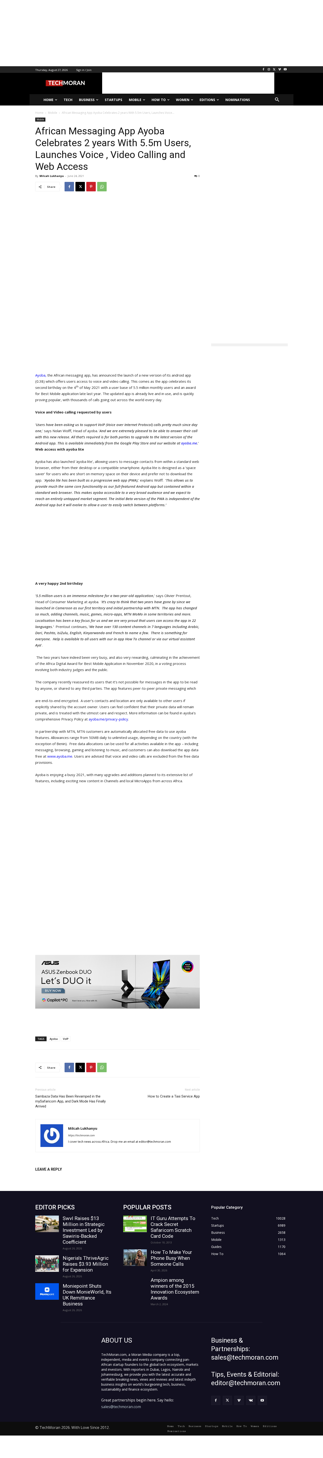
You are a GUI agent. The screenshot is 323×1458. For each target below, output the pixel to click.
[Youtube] (285, 69)
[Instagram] (269, 69)
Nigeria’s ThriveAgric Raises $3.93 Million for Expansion (86, 1264)
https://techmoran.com (81, 1135)
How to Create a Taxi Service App (174, 1096)
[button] (277, 99)
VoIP (66, 1039)
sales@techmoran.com (121, 1406)
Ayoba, (40, 375)
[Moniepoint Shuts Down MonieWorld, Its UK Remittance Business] (47, 1291)
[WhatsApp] (102, 186)
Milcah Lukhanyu (51, 176)
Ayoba (54, 1039)
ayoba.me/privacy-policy (108, 719)
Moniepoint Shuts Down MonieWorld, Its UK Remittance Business (87, 1295)
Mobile (40, 119)
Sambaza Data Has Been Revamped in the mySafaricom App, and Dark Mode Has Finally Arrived (70, 1101)
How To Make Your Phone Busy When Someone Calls (171, 1258)
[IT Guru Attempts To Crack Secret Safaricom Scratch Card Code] (135, 1224)
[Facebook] (263, 69)
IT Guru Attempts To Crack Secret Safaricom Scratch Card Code (173, 1227)
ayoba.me (189, 443)
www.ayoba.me (59, 756)
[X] (274, 69)
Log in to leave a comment (56, 1177)
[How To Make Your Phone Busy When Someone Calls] (135, 1257)
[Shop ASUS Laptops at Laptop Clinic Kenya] (117, 982)
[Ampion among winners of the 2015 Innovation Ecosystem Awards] (135, 1285)
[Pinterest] (91, 186)
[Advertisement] (142, 33)
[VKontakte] (250, 1400)
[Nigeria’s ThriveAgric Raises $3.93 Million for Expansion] (47, 1263)
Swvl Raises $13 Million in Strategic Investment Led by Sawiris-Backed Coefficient (84, 1230)
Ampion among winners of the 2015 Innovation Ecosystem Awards (175, 1289)
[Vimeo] (279, 69)
